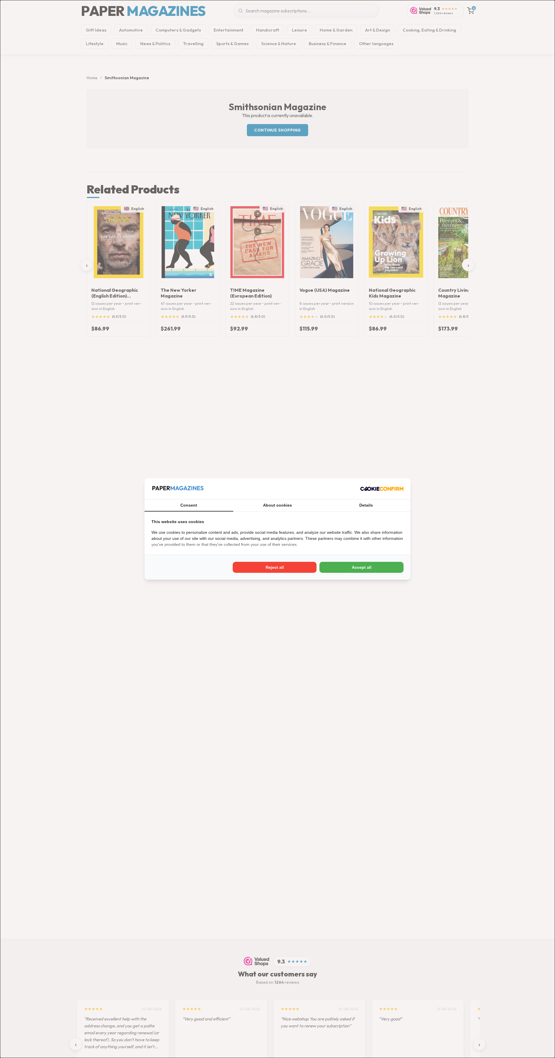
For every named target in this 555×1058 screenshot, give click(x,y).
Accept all (361, 567)
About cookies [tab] (277, 505)
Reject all (275, 567)
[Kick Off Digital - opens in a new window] (382, 488)
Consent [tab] (188, 505)
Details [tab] (366, 505)
